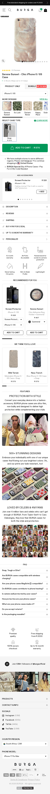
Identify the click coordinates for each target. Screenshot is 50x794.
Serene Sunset (36, 309)
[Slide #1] (24, 61)
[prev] (2, 3)
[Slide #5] (33, 61)
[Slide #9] (42, 61)
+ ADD (41, 192)
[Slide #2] (26, 61)
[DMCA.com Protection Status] (25, 788)
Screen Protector (13, 309)
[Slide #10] (44, 61)
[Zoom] (3, 61)
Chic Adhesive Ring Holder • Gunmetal (37, 314)
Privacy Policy (34, 780)
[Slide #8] (40, 61)
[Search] (10, 10)
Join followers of (28, 664)
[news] (40, 10)
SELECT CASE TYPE (11, 121)
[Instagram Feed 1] (25, 682)
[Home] (25, 10)
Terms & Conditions (18, 780)
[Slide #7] (37, 61)
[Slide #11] (46, 61)
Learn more (42, 121)
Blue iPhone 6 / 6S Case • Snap (37, 377)
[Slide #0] (22, 61)
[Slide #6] (35, 61)
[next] (47, 3)
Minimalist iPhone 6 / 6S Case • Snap (13, 377)
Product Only (12, 86)
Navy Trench (36, 373)
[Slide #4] (31, 61)
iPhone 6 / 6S (13, 312)
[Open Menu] (4, 10)
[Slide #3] (29, 61)
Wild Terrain (13, 373)
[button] (11, 70)
